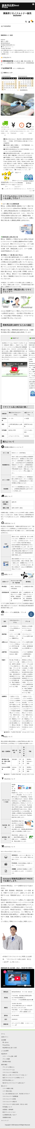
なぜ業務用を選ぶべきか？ (10, 1114)
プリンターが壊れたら (8, 1067)
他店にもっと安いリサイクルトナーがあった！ (15, 1075)
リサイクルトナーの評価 (9, 1099)
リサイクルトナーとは (8, 1069)
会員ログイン (4, 1037)
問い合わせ (5, 1042)
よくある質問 (4, 1050)
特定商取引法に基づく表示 (10, 1047)
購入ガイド (4, 1086)
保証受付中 (4, 1053)
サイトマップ (4, 1120)
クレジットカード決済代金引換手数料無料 (13, 131)
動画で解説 (4, 1064)
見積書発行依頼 (7, 1117)
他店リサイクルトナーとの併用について (13, 1077)
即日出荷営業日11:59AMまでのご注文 (22, 131)
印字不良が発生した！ (8, 1080)
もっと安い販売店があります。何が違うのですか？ (16, 1093)
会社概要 (3, 1040)
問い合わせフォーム (8, 46)
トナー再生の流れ (7, 1091)
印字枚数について (7, 1107)
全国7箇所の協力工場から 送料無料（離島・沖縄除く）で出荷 (5, 131)
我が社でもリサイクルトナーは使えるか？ (14, 1083)
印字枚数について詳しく (22, 169)
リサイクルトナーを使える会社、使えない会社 (15, 1104)
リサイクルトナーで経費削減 (10, 1096)
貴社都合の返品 (7, 1061)
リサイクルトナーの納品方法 (10, 1072)
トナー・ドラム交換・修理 (10, 1056)
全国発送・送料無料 (8, 1109)
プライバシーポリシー (18, 471)
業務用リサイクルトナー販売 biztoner (17, 14)
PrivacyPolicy (6, 1045)
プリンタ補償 (6, 1059)
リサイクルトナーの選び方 (10, 1101)
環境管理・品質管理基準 (17, 349)
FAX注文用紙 (20, 865)
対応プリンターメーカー (9, 1112)
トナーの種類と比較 (8, 1088)
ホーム (3, 1033)
